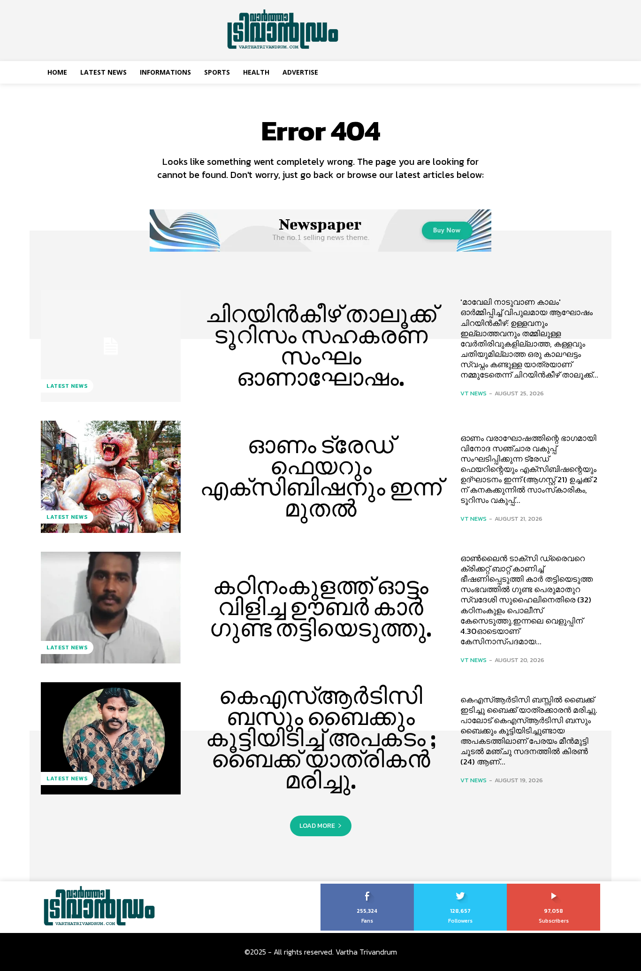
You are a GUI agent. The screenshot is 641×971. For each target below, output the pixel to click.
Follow (460, 887)
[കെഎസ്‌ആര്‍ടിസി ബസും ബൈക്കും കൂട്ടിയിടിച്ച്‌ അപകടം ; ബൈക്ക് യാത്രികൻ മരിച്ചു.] (111, 738)
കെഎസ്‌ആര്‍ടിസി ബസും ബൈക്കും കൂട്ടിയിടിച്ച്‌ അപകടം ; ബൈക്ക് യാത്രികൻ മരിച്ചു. (321, 738)
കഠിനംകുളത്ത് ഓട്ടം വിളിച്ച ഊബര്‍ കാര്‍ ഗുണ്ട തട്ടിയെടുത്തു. (320, 607)
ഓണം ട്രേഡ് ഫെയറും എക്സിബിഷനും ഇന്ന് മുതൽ (321, 477)
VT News (473, 393)
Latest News (67, 386)
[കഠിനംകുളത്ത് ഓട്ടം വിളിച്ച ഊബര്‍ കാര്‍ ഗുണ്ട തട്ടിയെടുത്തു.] (111, 607)
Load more (317, 826)
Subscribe (554, 887)
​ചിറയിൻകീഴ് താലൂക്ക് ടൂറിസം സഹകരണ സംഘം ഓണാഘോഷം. (320, 346)
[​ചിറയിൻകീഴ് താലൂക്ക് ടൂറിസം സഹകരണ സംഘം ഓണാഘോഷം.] (111, 346)
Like (367, 887)
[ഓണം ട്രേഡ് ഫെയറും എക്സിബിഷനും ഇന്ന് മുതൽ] (111, 476)
